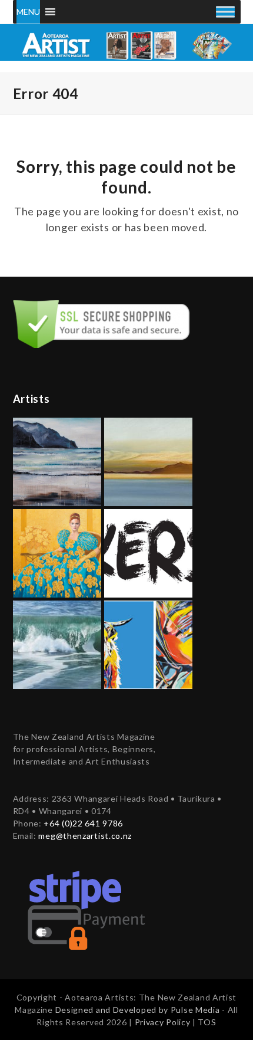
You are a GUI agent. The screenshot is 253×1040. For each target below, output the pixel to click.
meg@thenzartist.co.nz (85, 836)
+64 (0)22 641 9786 (83, 823)
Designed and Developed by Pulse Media (137, 1010)
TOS (207, 1022)
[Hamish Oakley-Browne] (148, 552)
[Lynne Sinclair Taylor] (57, 552)
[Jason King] (148, 460)
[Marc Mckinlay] (148, 643)
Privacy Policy (164, 1022)
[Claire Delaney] (57, 460)
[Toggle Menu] (225, 11)
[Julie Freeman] (57, 643)
